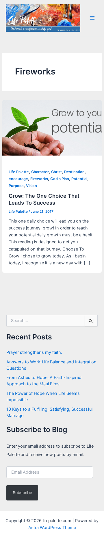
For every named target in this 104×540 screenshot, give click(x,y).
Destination (74, 172)
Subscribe (22, 492)
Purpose (16, 186)
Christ (56, 172)
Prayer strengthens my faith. (34, 352)
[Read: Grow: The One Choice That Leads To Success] (52, 127)
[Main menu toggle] (92, 18)
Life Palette (19, 172)
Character (40, 172)
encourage (18, 179)
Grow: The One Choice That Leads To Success (44, 199)
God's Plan (59, 179)
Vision (31, 186)
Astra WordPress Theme (52, 527)
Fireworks (39, 179)
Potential (79, 179)
